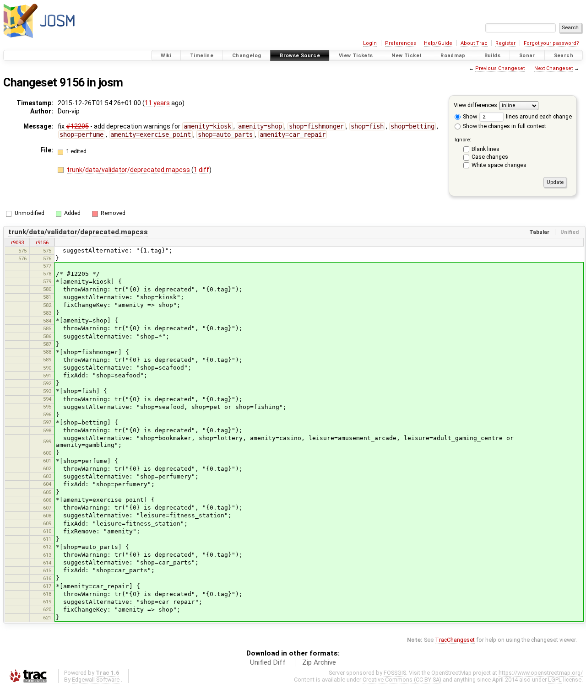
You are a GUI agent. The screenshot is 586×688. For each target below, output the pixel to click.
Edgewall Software (95, 679)
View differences (475, 105)
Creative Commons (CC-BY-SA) (402, 679)
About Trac (474, 43)
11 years (157, 103)
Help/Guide (438, 43)
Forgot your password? (551, 43)
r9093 (17, 242)
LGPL (555, 679)
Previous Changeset (500, 68)
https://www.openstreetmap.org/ (541, 672)
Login (370, 43)
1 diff (201, 169)
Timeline (201, 56)
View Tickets (356, 56)
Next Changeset (553, 68)
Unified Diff (268, 662)
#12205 (77, 126)
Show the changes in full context (503, 126)
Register (505, 43)
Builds (492, 56)
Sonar (527, 56)
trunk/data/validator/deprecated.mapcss (129, 169)
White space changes (499, 164)
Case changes (490, 156)
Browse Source (300, 56)
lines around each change (538, 116)
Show (469, 116)
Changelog (246, 56)
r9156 (42, 242)
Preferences (400, 43)
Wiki (166, 56)
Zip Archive (319, 662)
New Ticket (406, 56)
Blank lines (485, 148)
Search (563, 56)
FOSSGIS (395, 672)
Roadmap (453, 56)
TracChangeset (455, 639)
